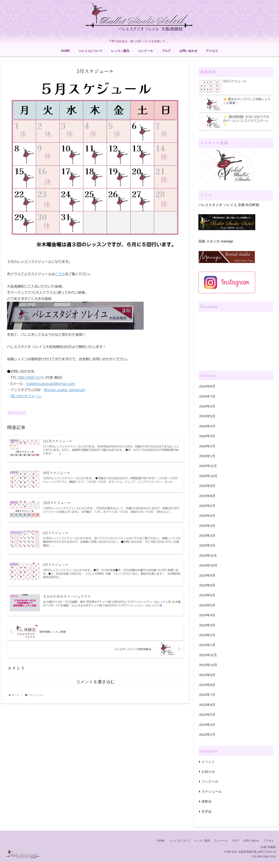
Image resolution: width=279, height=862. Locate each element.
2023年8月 (207, 685)
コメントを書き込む (95, 681)
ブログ (235, 840)
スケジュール (18, 413)
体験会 (206, 801)
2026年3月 (207, 436)
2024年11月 (208, 555)
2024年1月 (207, 645)
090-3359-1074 (31, 377)
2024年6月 (207, 595)
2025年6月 (207, 506)
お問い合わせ (251, 840)
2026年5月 (207, 416)
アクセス (268, 840)
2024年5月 (207, 605)
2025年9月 (207, 486)
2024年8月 (207, 585)
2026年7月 (207, 396)
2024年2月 (207, 635)
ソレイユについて (179, 840)
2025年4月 (207, 526)
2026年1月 (207, 456)
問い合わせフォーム (25, 396)
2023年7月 (207, 695)
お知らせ (208, 772)
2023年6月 (207, 705)
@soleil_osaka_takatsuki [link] (64, 390)
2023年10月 (208, 665)
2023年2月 (207, 734)
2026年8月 (207, 386)
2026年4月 (207, 426)
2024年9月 (207, 575)
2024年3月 (207, 625)
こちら (60, 274)
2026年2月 (207, 446)
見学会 (206, 811)
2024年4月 (207, 615)
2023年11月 (208, 655)
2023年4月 (207, 725)
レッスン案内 (202, 840)
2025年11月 (208, 466)
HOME (161, 840)
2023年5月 (207, 715)
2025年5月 (207, 516)
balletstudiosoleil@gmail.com (50, 383)
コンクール (209, 781)
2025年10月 (208, 476)
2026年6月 (207, 406)
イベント (208, 762)
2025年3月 (207, 536)
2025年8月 (207, 496)
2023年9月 (207, 675)
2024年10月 (208, 565)
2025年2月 (207, 545)
